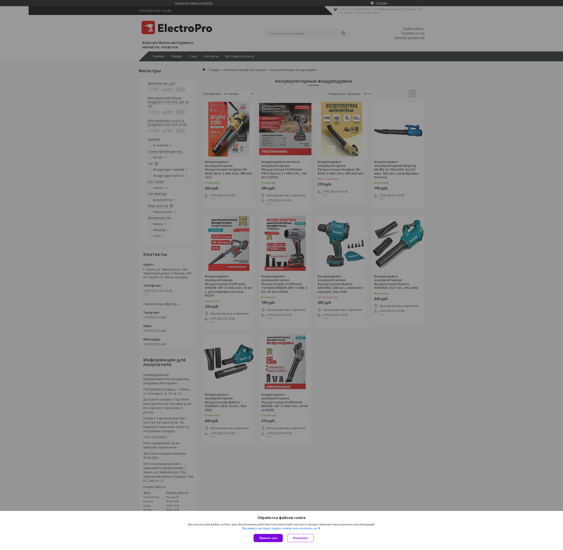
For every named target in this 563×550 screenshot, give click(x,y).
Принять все (268, 538)
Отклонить (300, 538)
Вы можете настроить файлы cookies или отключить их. (280, 528)
